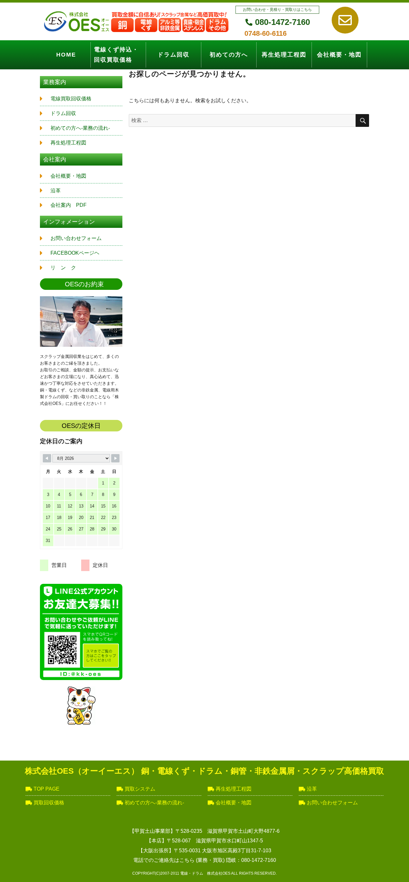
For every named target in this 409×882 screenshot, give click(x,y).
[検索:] (242, 120)
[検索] (362, 120)
